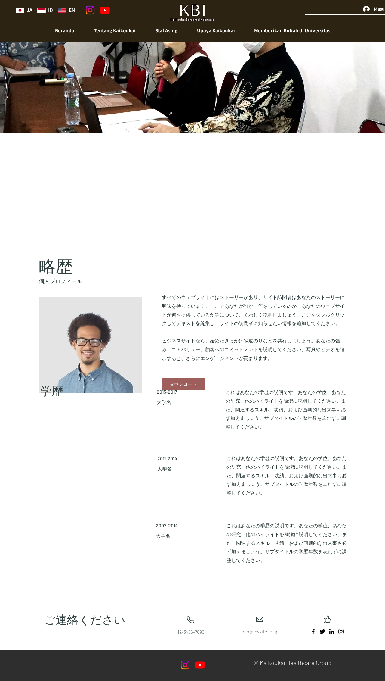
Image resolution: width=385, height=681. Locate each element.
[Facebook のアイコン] (313, 631)
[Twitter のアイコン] (322, 631)
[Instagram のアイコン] (341, 631)
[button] (166, 30)
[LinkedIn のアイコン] (331, 631)
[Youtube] (105, 10)
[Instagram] (90, 10)
